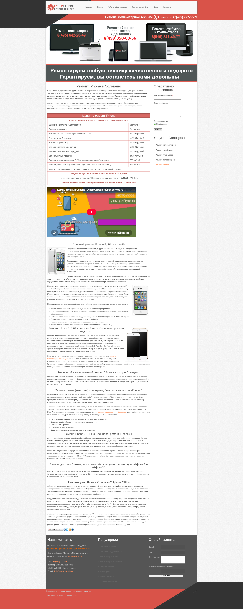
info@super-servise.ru (64, 571)
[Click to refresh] (161, 124)
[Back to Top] (195, 592)
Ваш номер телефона (163, 96)
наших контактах (75, 556)
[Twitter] (67, 529)
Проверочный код (161, 121)
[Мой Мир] (72, 529)
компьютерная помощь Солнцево (112, 412)
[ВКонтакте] (64, 529)
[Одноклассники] (70, 529)
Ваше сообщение (161, 103)
